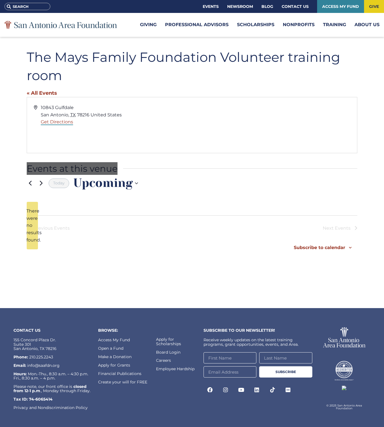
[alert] (32, 226)
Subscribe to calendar (319, 247)
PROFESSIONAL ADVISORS (197, 24)
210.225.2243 (41, 357)
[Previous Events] (30, 183)
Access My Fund (114, 339)
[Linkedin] (256, 389)
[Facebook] (210, 389)
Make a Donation (115, 356)
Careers (163, 360)
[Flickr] (288, 389)
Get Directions (57, 122)
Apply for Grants (114, 365)
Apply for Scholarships (168, 341)
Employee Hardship (175, 368)
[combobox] (27, 6)
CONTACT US (26, 330)
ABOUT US (367, 24)
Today (59, 183)
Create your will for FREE (122, 382)
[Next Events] (41, 183)
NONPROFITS (299, 24)
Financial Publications (119, 373)
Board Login (168, 352)
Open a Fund (110, 348)
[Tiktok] (272, 389)
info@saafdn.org (43, 365)
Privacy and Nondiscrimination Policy (50, 407)
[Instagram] (225, 389)
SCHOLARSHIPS (255, 24)
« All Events (42, 93)
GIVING (148, 24)
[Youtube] (241, 389)
